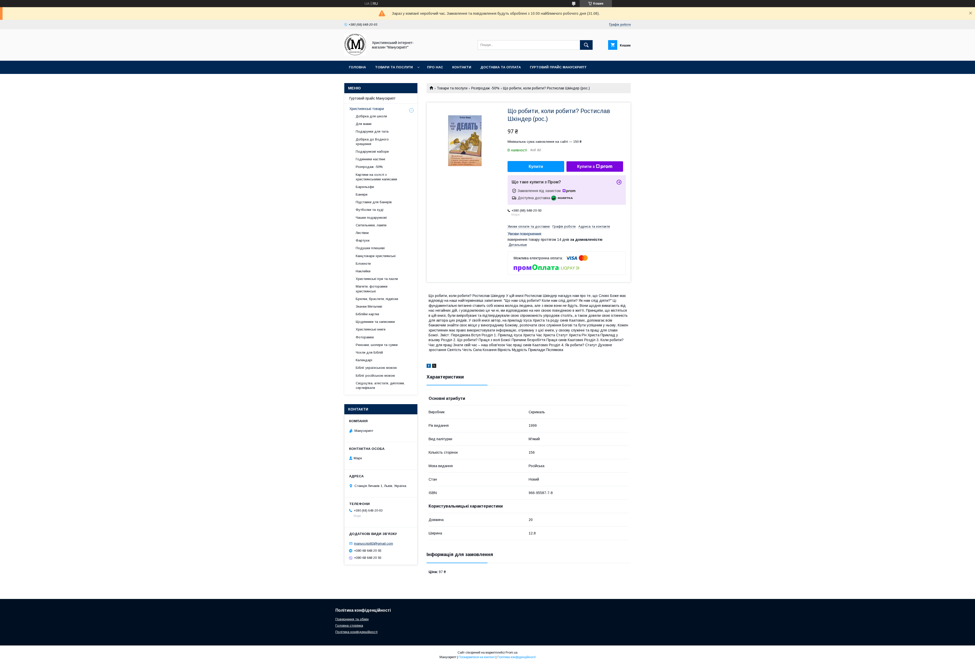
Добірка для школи (371, 116)
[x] (434, 367)
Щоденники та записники (375, 322)
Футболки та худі (369, 210)
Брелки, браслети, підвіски (377, 299)
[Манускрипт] (355, 54)
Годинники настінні (370, 159)
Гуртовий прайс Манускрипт (558, 67)
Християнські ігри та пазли (377, 279)
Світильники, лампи (371, 225)
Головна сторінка (349, 625)
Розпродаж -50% (485, 88)
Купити (536, 166)
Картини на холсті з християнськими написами (376, 177)
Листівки (362, 233)
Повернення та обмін (352, 619)
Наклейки (363, 271)
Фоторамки (365, 337)
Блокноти (363, 263)
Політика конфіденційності (356, 632)
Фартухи (362, 240)
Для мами (363, 124)
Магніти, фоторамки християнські (371, 288)
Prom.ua (511, 652)
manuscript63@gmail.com (373, 543)
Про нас (435, 67)
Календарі (364, 360)
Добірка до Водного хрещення (372, 141)
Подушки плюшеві (370, 248)
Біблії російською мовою (375, 375)
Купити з (586, 166)
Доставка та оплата (500, 67)
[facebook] (429, 367)
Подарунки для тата (372, 131)
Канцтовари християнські (376, 256)
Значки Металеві (369, 306)
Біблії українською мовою (376, 368)
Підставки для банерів (374, 202)
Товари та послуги (394, 67)
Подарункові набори (372, 151)
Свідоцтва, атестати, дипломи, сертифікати (380, 385)
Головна (357, 67)
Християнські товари (366, 109)
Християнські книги (370, 329)
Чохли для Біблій (369, 352)
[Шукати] (586, 45)
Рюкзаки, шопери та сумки (377, 345)
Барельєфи (365, 187)
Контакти (461, 67)
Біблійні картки (367, 314)
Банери (361, 194)
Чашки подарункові (371, 217)
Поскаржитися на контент (477, 657)
